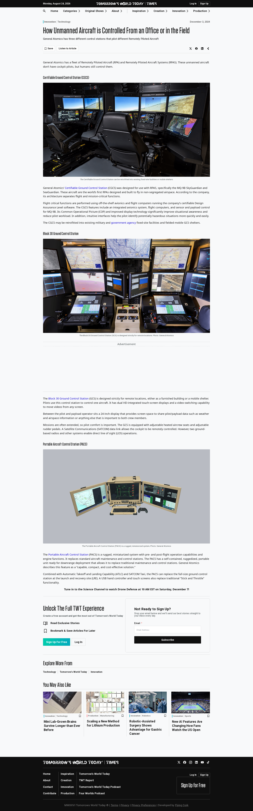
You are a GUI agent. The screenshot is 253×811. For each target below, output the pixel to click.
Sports (188, 716)
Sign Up (204, 3)
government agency (123, 222)
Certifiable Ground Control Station (86, 188)
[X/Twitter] (179, 762)
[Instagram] (190, 762)
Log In (193, 3)
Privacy (124, 805)
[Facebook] (185, 762)
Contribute (49, 793)
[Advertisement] (126, 369)
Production (93, 716)
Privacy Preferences (143, 805)
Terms (114, 805)
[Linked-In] (196, 762)
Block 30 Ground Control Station (68, 398)
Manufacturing (107, 716)
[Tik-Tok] (208, 762)
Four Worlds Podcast (92, 793)
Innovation (50, 21)
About (46, 780)
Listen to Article (67, 48)
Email (137, 623)
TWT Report (86, 780)
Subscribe (167, 639)
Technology (64, 22)
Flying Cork (181, 805)
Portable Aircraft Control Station (68, 554)
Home (54, 10)
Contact (48, 786)
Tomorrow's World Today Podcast (100, 786)
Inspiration (67, 773)
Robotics (146, 716)
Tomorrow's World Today (73, 672)
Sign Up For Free (56, 642)
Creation (66, 780)
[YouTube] (202, 762)
